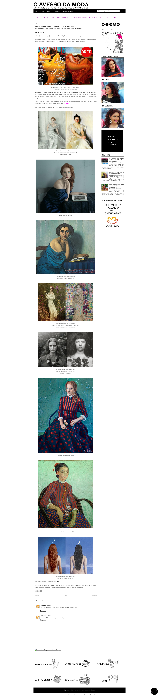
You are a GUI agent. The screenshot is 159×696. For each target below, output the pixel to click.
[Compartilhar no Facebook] (41, 591)
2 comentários (78, 28)
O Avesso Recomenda (44, 17)
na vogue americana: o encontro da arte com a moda (55, 26)
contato (49, 11)
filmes (58, 28)
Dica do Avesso (96, 17)
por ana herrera (39, 32)
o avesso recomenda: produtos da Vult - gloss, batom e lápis (116, 160)
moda (62, 28)
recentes (37, 595)
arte (36, 28)
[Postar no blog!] (37, 591)
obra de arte (67, 28)
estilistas (51, 28)
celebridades (41, 28)
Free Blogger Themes (85, 694)
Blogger (93, 690)
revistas (72, 28)
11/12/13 (49, 605)
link (58, 581)
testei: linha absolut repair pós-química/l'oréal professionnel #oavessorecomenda (116, 186)
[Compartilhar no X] (39, 591)
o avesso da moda (78, 690)
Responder (43, 611)
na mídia (42, 11)
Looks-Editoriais (78, 17)
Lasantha (77, 694)
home (36, 11)
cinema (46, 28)
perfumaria (57, 11)
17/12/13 (49, 615)
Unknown (43, 605)
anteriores (94, 595)
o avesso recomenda (67, 11)
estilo (55, 28)
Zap (107, 17)
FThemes (64, 694)
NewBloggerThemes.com (96, 694)
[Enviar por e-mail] (36, 591)
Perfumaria (62, 17)
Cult (114, 17)
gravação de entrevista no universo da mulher (116, 173)
